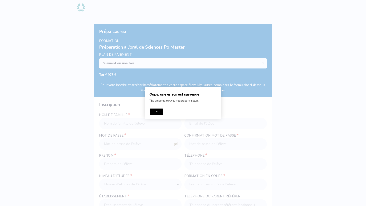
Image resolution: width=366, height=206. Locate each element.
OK (156, 111)
